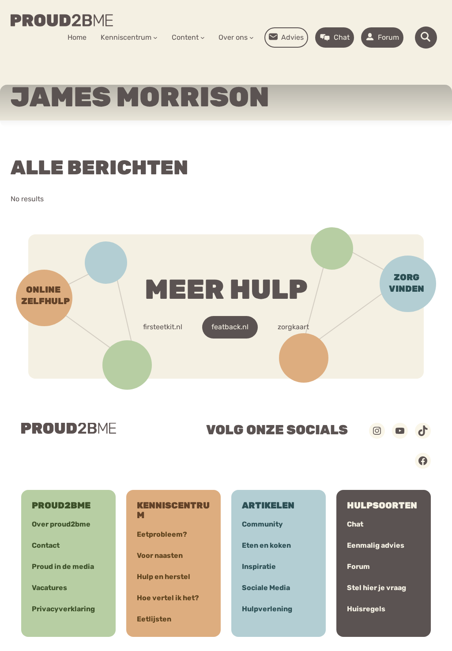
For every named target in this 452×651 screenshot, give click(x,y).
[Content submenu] (202, 37)
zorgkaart (293, 327)
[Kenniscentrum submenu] (155, 37)
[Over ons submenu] (251, 37)
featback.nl (230, 327)
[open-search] (426, 37)
